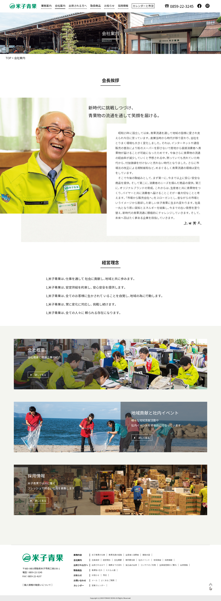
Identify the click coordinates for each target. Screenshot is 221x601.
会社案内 (60, 5)
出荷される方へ (78, 5)
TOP (8, 58)
